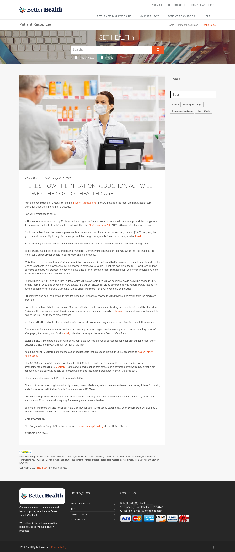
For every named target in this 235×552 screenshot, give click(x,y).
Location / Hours (79, 514)
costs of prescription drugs (90, 426)
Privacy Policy (77, 519)
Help (168, 4)
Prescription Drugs (192, 104)
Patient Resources (181, 16)
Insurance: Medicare (182, 110)
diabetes (118, 311)
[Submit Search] (158, 50)
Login (211, 4)
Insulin (175, 104)
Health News (86, 57)
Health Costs (203, 110)
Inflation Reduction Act (85, 202)
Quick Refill (180, 4)
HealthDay (42, 467)
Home (171, 25)
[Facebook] (213, 547)
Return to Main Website (114, 16)
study (67, 333)
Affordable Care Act (99, 225)
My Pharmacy (149, 16)
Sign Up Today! (197, 4)
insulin (138, 236)
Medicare (60, 366)
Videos (109, 57)
